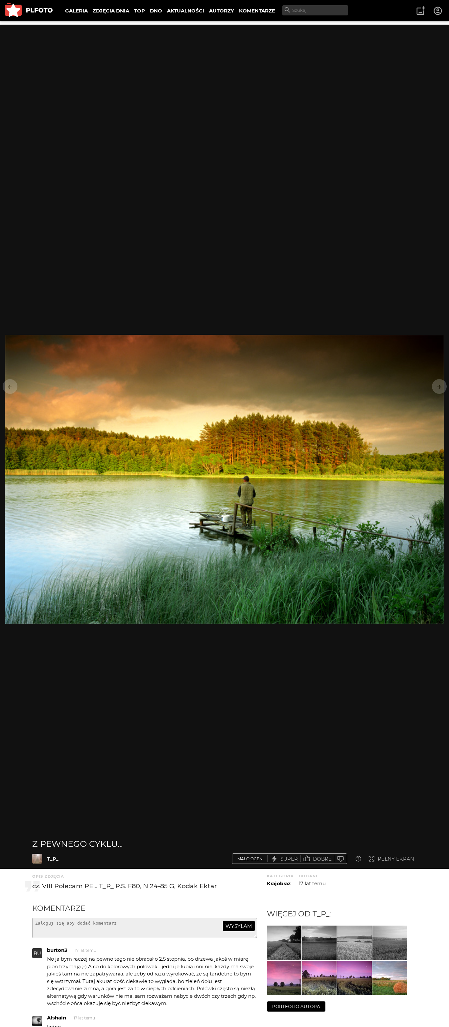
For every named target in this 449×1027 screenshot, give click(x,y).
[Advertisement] (224, 71)
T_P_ (53, 859)
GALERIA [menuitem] (76, 11)
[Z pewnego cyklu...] (37, 859)
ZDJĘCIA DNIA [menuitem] (111, 11)
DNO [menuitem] (156, 11)
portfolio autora (296, 1006)
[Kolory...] (389, 978)
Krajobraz (279, 883)
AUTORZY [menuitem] (221, 11)
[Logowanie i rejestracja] (438, 11)
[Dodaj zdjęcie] (420, 11)
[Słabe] (340, 859)
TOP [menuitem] (139, 11)
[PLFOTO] (29, 10)
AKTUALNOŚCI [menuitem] (185, 11)
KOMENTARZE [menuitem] (257, 11)
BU (37, 953)
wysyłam (238, 926)
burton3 (57, 950)
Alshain (56, 1018)
